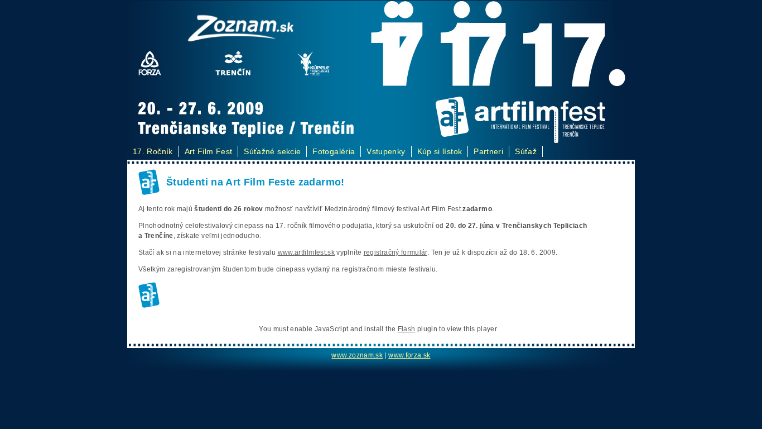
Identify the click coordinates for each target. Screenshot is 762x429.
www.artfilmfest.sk (306, 252)
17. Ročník (153, 151)
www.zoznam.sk (357, 355)
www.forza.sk (409, 355)
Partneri (488, 151)
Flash (407, 329)
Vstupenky (385, 151)
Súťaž (526, 151)
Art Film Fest (209, 151)
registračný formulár (395, 252)
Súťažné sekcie (272, 151)
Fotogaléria (333, 151)
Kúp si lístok (439, 151)
